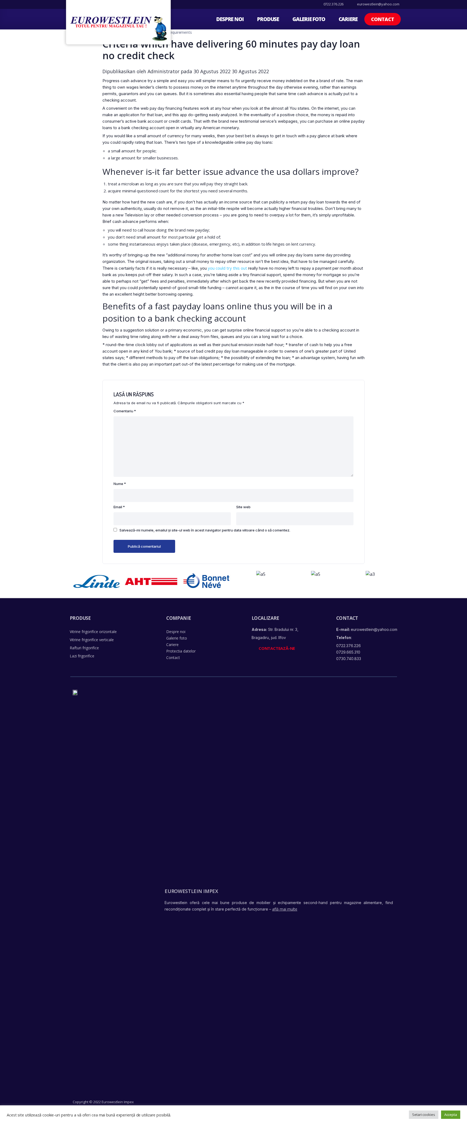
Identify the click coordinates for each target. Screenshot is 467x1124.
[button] (382, 19)
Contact (173, 657)
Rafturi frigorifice (84, 647)
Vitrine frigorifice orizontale (93, 631)
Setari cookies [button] (423, 1114)
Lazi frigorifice (82, 655)
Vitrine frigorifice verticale (92, 639)
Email (119, 507)
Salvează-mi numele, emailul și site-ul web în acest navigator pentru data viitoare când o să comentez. (204, 530)
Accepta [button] (450, 1114)
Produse (268, 19)
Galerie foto (308, 19)
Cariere (348, 19)
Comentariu (125, 411)
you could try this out (227, 268)
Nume (120, 483)
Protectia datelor (181, 651)
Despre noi (229, 19)
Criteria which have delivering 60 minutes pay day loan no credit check (231, 49)
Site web (243, 507)
